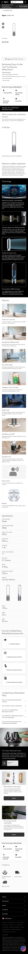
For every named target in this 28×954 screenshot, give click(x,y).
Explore (14, 798)
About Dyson (5, 914)
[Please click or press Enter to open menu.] (2, 2)
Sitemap (22, 927)
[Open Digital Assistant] (23, 948)
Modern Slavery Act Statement (14, 927)
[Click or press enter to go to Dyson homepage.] (6, 2)
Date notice (13, 931)
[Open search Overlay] (17, 2)
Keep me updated (23, 6)
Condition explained (6, 72)
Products (4, 897)
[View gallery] (3, 27)
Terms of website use (20, 922)
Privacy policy (4, 922)
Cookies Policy (11, 924)
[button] (14, 701)
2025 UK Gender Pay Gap (16, 929)
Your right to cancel (18, 924)
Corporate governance (6, 931)
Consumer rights (5, 927)
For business (5, 909)
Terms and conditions (12, 922)
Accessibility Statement (6, 929)
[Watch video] (3, 24)
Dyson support (5, 901)
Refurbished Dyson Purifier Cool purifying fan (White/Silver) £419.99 (7, 6)
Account (4, 905)
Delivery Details (5, 924)
